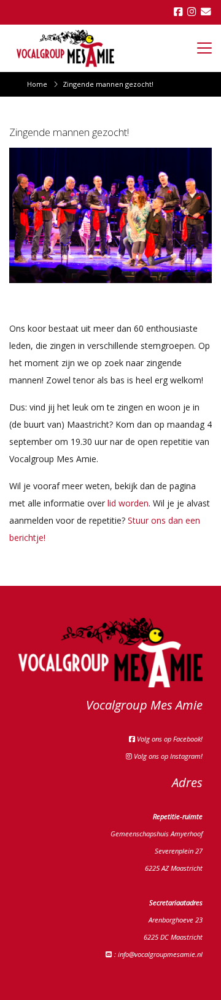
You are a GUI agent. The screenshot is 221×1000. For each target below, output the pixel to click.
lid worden (128, 503)
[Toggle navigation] (204, 48)
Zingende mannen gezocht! (108, 84)
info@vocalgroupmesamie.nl (160, 954)
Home (37, 84)
